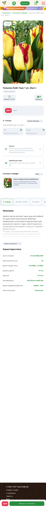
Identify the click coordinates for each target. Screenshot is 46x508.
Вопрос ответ (22, 202)
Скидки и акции (12, 490)
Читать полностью (10, 244)
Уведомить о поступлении (27, 503)
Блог (37, 174)
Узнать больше (33, 121)
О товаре (7, 202)
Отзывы (35, 202)
